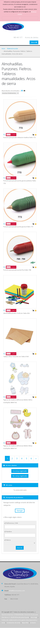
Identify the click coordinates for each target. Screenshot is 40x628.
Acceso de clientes (31, 37)
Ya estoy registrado (20, 471)
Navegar (20, 510)
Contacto (33, 623)
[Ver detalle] (4, 134)
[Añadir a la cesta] (33, 134)
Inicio (3, 49)
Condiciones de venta (13, 623)
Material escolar (12, 49)
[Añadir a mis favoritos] (36, 134)
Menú (33, 42)
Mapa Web (25, 623)
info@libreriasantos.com (17, 591)
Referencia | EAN (12, 523)
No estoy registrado (20, 476)
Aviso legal (34, 617)
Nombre (9, 532)
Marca (8, 540)
